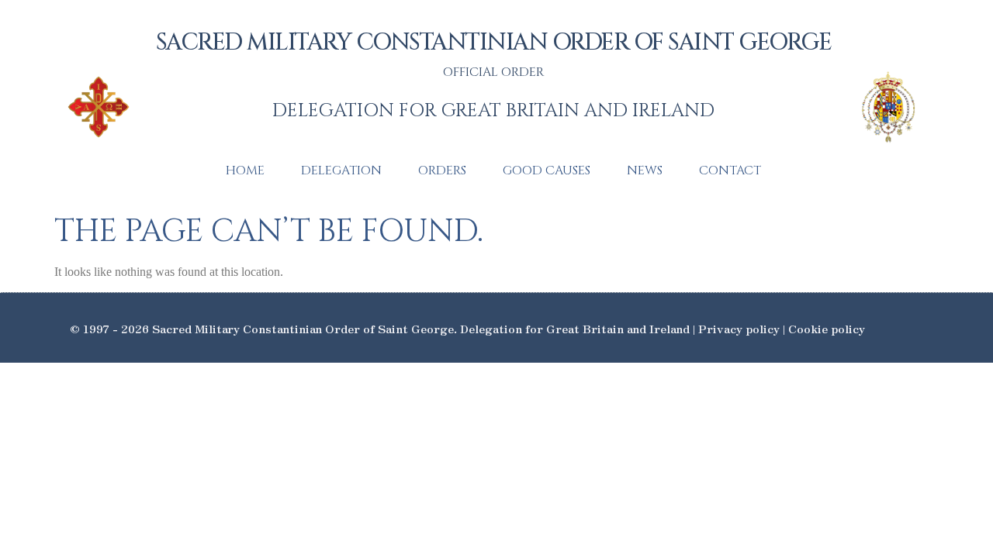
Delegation (341, 170)
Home (245, 170)
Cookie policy (826, 328)
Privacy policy (739, 328)
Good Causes (546, 170)
